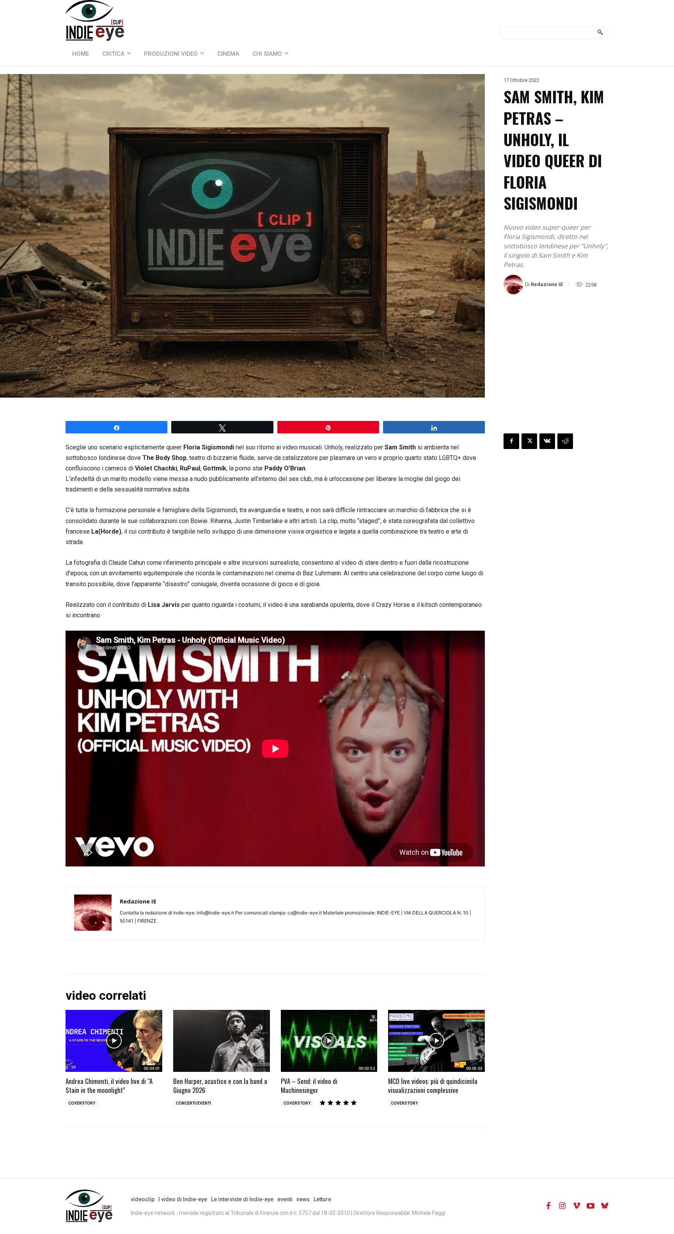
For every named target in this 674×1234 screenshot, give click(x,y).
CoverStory (81, 1103)
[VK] (547, 441)
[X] (529, 441)
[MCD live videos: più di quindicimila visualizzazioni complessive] (436, 1041)
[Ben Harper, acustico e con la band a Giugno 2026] (221, 1041)
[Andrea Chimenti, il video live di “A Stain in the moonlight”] (114, 1041)
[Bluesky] (604, 1206)
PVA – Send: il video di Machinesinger (309, 1085)
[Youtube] (590, 1206)
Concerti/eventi (193, 1103)
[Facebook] (511, 441)
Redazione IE (547, 284)
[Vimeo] (576, 1206)
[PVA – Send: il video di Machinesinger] (329, 1041)
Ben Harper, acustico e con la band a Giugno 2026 (220, 1085)
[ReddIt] (565, 441)
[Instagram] (562, 1206)
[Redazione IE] (514, 284)
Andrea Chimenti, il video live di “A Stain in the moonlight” (109, 1085)
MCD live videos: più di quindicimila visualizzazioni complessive (432, 1085)
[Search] (600, 33)
